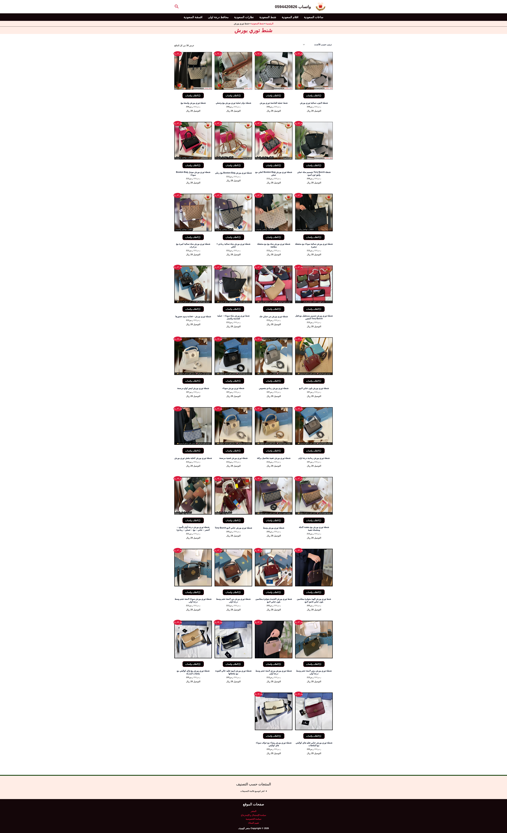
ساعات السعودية (313, 17)
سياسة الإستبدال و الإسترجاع (253, 815)
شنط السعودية (267, 17)
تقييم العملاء (253, 823)
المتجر (253, 811)
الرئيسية (269, 23)
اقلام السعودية (290, 17)
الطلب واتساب (312, 95)
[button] (176, 7)
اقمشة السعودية (193, 17)
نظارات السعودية (244, 17)
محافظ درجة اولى (218, 17)
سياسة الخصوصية (253, 819)
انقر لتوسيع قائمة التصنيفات (252, 791)
